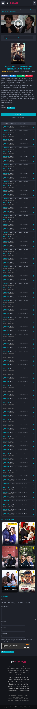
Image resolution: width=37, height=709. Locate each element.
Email (3, 627)
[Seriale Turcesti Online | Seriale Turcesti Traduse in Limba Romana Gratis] (12, 4)
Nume (3, 621)
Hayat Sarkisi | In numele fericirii (13, 38)
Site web (4, 633)
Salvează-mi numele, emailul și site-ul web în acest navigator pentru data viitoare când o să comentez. (16, 640)
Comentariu (5, 606)
